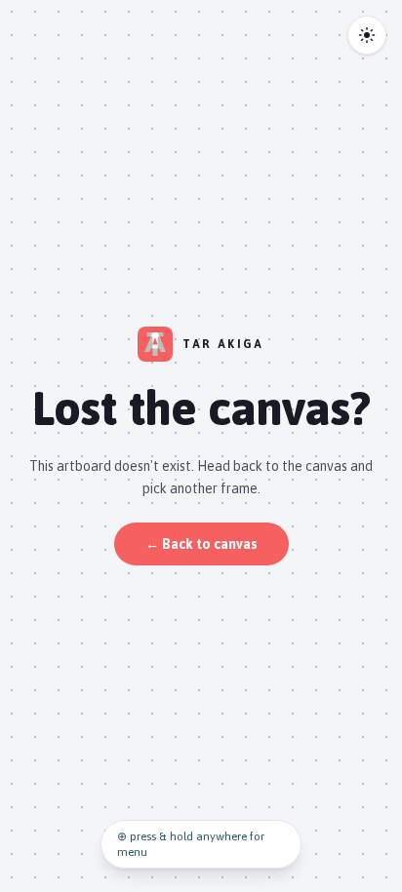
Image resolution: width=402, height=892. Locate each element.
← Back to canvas (201, 544)
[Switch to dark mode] (366, 35)
